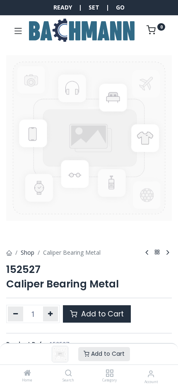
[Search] (68, 373)
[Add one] (50, 313)
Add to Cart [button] (101, 314)
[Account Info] (151, 373)
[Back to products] (157, 252)
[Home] (27, 373)
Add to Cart (107, 354)
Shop (27, 252)
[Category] (109, 373)
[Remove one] (15, 313)
